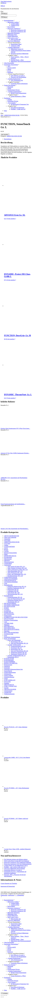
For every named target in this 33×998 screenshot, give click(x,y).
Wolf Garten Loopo (12, 38)
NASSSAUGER (8, 634)
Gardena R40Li (15, 23)
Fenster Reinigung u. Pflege (18, 96)
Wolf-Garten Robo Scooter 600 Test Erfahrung (16, 861)
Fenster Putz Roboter (9, 85)
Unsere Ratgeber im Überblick (9, 883)
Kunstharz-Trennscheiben (11, 620)
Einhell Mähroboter (12, 36)
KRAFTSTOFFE (9, 618)
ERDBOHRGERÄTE (10, 556)
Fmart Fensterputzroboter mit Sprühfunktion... (13, 504)
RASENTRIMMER (9, 661)
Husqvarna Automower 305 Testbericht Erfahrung (17, 862)
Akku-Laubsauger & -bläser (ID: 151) (17, 569)
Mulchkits (6, 631)
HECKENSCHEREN (10, 603)
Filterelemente (8, 559)
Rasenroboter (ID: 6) (13, 657)
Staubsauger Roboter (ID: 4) (15, 600)
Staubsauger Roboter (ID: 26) (19, 652)
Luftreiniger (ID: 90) (12, 591)
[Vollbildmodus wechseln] (3, 995)
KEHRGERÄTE (8, 612)
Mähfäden (6, 625)
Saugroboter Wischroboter (11, 64)
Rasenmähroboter (8, 20)
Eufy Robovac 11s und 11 (18, 75)
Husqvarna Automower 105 (18, 30)
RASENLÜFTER (9, 658)
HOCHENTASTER (9, 606)
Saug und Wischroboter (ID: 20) (16, 598)
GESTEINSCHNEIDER (11, 582)
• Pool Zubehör (11, 103)
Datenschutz (4, 895)
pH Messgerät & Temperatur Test (20, 104)
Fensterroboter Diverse (13, 90)
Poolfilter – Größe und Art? (18, 109)
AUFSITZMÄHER (9, 546)
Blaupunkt (10, 87)
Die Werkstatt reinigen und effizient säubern (16, 859)
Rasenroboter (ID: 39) (17, 641)
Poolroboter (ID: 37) (16, 648)
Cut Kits (6, 551)
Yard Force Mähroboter (13, 41)
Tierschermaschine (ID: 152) (15, 594)
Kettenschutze (8, 615)
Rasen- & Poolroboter (10, 638)
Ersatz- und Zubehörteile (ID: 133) (16, 574)
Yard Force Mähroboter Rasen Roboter (14, 868)
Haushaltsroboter (8, 595)
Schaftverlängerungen (10, 672)
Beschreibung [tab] (7, 139)
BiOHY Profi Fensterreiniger (18, 93)
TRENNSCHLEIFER (10, 689)
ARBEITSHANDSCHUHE (12, 115)
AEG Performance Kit (17, 80)
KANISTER (7, 611)
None (5, 635)
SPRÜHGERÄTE (9, 684)
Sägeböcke (7, 666)
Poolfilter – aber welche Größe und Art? (14, 867)
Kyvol (9, 71)
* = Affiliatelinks (19, 895)
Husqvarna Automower (13, 28)
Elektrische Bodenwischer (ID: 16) (16, 586)
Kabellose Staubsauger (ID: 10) (15, 588)
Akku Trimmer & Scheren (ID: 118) (17, 568)
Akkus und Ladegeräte (10, 537)
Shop (5, 110)
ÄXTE (6, 548)
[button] (1, 897)
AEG (8, 66)
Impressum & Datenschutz (8, 886)
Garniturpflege (8, 563)
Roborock (10, 72)
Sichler (9, 88)
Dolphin (9, 99)
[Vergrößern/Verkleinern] (1, 995)
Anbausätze (7, 539)
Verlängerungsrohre (9, 694)
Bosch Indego (11, 27)
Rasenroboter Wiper (16, 44)
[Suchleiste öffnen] (2, 12)
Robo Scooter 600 (16, 39)
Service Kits (7, 681)
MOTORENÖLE (9, 626)
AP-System (7, 540)
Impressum (11, 895)
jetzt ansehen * (5, 134)
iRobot (9, 69)
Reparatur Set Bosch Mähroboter (19, 53)
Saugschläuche (8, 671)
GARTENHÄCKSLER (10, 577)
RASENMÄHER (9, 660)
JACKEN (6, 609)
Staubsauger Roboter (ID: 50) (19, 654)
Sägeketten (7, 668)
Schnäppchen (7, 674)
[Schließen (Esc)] (6, 995)
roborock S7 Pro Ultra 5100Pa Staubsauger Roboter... (15, 453)
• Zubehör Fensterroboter (14, 91)
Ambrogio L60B (15, 45)
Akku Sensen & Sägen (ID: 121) (16, 566)
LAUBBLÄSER (8, 623)
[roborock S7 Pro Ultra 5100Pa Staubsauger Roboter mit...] (16, 451)
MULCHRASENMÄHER (11, 632)
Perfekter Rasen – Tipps (17, 60)
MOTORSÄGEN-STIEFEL (11, 629)
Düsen (6, 554)
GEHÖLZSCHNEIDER (10, 579)
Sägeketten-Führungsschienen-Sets (13, 669)
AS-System (7, 543)
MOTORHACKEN (9, 628)
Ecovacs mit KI (11, 67)
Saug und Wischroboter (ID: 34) (19, 643)
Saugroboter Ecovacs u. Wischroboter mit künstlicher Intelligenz (15, 872)
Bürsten (6, 549)
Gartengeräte (7, 565)
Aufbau (6, 545)
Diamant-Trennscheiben (10, 552)
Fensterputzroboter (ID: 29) (18, 646)
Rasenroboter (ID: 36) (17, 649)
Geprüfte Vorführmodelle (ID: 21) (16, 655)
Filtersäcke (7, 560)
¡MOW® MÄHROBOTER (11, 536)
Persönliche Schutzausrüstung (12, 637)
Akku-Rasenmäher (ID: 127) (15, 571)
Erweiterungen (8, 557)
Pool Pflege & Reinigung (17, 107)
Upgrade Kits (7, 692)
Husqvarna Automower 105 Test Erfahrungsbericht (17, 864)
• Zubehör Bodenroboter (14, 79)
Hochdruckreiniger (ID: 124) (15, 575)
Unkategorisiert (8, 691)
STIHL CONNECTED (10, 686)
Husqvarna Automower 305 (18, 31)
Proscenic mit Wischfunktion (18, 77)
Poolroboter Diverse (12, 101)
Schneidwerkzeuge (9, 677)
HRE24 (3, 6)
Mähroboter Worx (12, 34)
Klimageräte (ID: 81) (13, 589)
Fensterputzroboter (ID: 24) (14, 597)
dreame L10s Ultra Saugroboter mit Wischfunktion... (15, 528)
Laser (5, 622)
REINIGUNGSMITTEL (11, 663)
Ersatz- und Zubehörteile (14, 640)
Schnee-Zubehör (8, 675)
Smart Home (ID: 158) (13, 592)
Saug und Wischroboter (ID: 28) (19, 651)
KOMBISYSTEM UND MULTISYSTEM (15, 617)
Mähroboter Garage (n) (17, 49)
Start (2, 115)
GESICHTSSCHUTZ (10, 580)
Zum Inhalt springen (6, 1)
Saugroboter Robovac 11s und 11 (13, 870)
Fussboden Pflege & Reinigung (19, 83)
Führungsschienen (9, 562)
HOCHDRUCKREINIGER (11, 605)
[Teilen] (4, 995)
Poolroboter (7, 98)
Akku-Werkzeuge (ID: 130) (14, 572)
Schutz (6, 678)
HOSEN (6, 608)
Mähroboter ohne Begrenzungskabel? (21, 61)
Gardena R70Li (15, 25)
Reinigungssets (8, 664)
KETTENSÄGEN (9, 614)
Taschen (6, 687)
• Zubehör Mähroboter (13, 47)
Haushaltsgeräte (8, 585)
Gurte (5, 583)
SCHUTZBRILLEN (9, 680)
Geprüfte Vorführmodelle (14, 645)
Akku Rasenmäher (9, 63)
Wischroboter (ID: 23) (13, 602)
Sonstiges (6, 683)
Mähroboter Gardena (13, 22)
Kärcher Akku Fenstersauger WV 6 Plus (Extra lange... (15, 428)
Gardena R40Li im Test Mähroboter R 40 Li (16, 865)
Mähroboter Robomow (13, 33)
